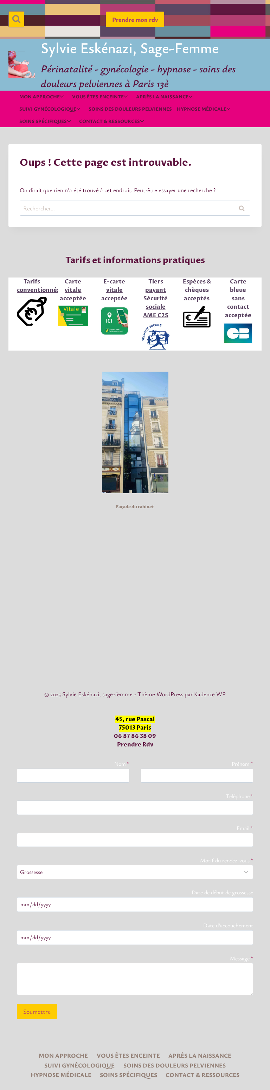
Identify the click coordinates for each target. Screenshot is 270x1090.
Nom (121, 764)
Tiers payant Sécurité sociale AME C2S (155, 298)
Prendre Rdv (135, 745)
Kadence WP (210, 694)
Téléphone (239, 796)
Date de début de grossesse (222, 892)
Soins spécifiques (128, 1075)
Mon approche (63, 1055)
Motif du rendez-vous (226, 860)
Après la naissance (199, 1055)
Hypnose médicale (61, 1075)
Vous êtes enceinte (128, 1055)
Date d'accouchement (228, 925)
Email (245, 828)
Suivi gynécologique (79, 1065)
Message (241, 958)
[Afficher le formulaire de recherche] (16, 19)
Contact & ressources (202, 1075)
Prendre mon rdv (135, 19)
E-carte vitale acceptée (114, 290)
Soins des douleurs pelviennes (130, 108)
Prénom (242, 764)
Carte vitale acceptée (73, 290)
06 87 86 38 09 (135, 736)
